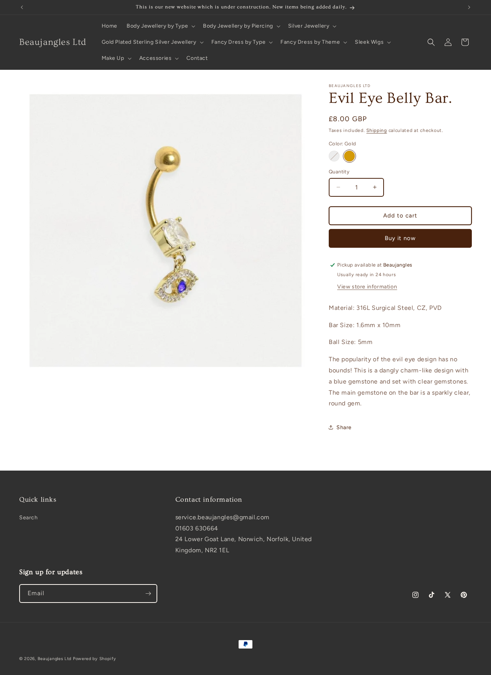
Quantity (339, 172)
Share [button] (344, 427)
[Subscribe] (148, 593)
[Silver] (334, 156)
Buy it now (400, 238)
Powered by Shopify (94, 658)
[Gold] (349, 156)
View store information (367, 286)
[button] (160, 26)
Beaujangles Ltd (55, 658)
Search (28, 517)
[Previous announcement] (21, 7)
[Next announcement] (469, 7)
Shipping (376, 130)
